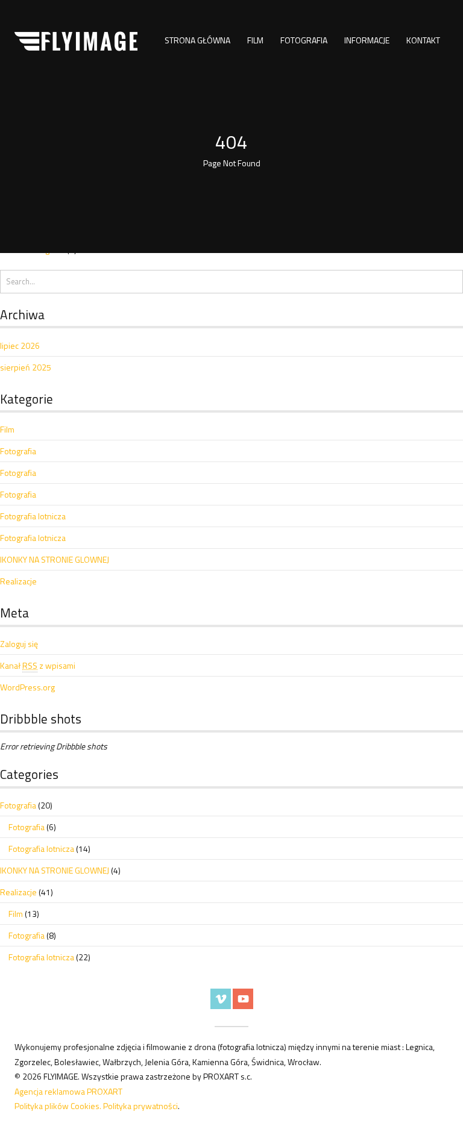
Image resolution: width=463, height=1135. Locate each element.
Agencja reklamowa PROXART (68, 1091)
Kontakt (423, 40)
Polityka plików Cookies (56, 1105)
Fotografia (303, 40)
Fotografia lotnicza (33, 516)
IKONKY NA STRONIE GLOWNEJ (54, 559)
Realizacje (18, 581)
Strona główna (197, 40)
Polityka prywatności (140, 1105)
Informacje (366, 40)
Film (255, 40)
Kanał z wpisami (37, 665)
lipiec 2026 (20, 345)
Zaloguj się (19, 643)
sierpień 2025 (25, 367)
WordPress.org (27, 687)
